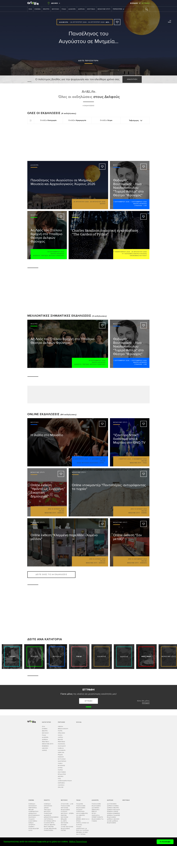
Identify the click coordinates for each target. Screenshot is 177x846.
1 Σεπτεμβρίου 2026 (121, 201)
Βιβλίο (94, 811)
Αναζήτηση (132, 79)
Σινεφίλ (31, 826)
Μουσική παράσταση (56, 255)
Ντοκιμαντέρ (34, 828)
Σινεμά (38, 9)
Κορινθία (61, 783)
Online (60, 787)
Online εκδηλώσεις (43, 414)
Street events (97, 817)
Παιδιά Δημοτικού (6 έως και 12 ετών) (82, 828)
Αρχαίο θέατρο (49, 824)
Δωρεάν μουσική (113, 809)
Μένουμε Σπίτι (104, 9)
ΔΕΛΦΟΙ (60, 776)
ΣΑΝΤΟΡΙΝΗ (62, 761)
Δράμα (46, 807)
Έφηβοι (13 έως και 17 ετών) (82, 833)
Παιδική (32, 819)
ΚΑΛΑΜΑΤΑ (62, 750)
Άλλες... (102, 463)
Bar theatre (49, 826)
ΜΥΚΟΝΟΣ (61, 765)
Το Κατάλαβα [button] (165, 842)
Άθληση (45, 748)
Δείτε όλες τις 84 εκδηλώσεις (51, 574)
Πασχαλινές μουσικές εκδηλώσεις (65, 807)
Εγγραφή (146, 3)
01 (169, 20)
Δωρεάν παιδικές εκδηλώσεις (113, 816)
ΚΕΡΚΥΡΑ (61, 752)
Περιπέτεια (33, 807)
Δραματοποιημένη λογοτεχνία (51, 818)
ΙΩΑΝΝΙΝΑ (61, 743)
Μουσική (55, 9)
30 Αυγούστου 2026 (96, 22)
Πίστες (63, 830)
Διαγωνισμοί (112, 804)
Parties (64, 815)
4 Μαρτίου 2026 (125, 459)
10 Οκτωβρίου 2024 (139, 559)
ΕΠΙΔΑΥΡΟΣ (62, 774)
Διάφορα (72, 9)
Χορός (44, 750)
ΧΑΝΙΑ (60, 735)
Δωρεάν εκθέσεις (113, 813)
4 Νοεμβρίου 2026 (139, 459)
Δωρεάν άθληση (113, 819)
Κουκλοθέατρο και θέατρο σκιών (82, 815)
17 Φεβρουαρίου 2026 (121, 251)
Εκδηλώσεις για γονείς (97, 820)
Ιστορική (32, 824)
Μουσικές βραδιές (64, 818)
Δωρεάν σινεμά (113, 805)
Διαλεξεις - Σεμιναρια (96, 808)
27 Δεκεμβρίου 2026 (97, 459)
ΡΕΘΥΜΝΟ (61, 741)
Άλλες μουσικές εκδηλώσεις (87, 463)
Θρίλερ (31, 809)
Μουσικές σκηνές (64, 823)
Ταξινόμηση (134, 120)
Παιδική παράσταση (80, 810)
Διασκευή (36, 255)
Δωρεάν (81, 9)
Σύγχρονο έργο (50, 821)
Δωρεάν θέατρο (113, 807)
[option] (88, 41)
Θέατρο (46, 9)
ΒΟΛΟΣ (60, 739)
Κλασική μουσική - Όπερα (67, 812)
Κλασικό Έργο (49, 822)
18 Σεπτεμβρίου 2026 (55, 251)
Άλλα (30, 830)
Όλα (30, 9)
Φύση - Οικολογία (96, 814)
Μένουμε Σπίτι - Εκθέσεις (54, 513)
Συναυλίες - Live (140, 205)
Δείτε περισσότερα (88, 60)
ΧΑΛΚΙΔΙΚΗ (62, 746)
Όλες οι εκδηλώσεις (51, 113)
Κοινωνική (33, 805)
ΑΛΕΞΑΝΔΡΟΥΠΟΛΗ (65, 780)
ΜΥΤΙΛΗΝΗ (62, 759)
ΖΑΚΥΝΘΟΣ (62, 772)
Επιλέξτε (48, 120)
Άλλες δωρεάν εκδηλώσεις (112, 822)
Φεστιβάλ (91, 9)
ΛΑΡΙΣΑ (60, 737)
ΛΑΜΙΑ (60, 763)
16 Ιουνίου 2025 (99, 559)
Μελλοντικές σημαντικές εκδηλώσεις (59, 316)
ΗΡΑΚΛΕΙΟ (61, 733)
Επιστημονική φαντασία (34, 816)
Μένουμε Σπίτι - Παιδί (138, 463)
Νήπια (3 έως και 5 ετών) (82, 823)
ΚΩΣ (59, 778)
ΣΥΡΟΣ (60, 767)
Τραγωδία (44, 255)
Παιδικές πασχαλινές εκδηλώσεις (80, 805)
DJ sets (64, 821)
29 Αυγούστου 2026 (139, 251)
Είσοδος (134, 3)
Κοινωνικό (48, 805)
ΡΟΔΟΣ (60, 754)
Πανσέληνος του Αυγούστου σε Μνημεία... (88, 37)
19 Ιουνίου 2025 (58, 509)
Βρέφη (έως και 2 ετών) (82, 820)
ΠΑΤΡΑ (60, 730)
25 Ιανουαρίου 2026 (80, 459)
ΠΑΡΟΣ (60, 770)
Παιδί (64, 9)
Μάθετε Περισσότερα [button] (78, 842)
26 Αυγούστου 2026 (78, 22)
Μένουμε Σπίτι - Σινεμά (137, 513)
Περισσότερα (117, 9)
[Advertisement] (88, 142)
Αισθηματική (33, 811)
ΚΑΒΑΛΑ (61, 748)
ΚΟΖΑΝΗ (61, 757)
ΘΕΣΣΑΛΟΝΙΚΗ (63, 728)
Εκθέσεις (45, 746)
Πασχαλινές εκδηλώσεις (96, 804)
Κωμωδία (32, 804)
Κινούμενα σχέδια (33, 822)
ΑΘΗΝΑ (60, 726)
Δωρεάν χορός (112, 811)
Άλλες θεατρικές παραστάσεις (50, 829)
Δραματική (33, 813)
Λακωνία (61, 785)
